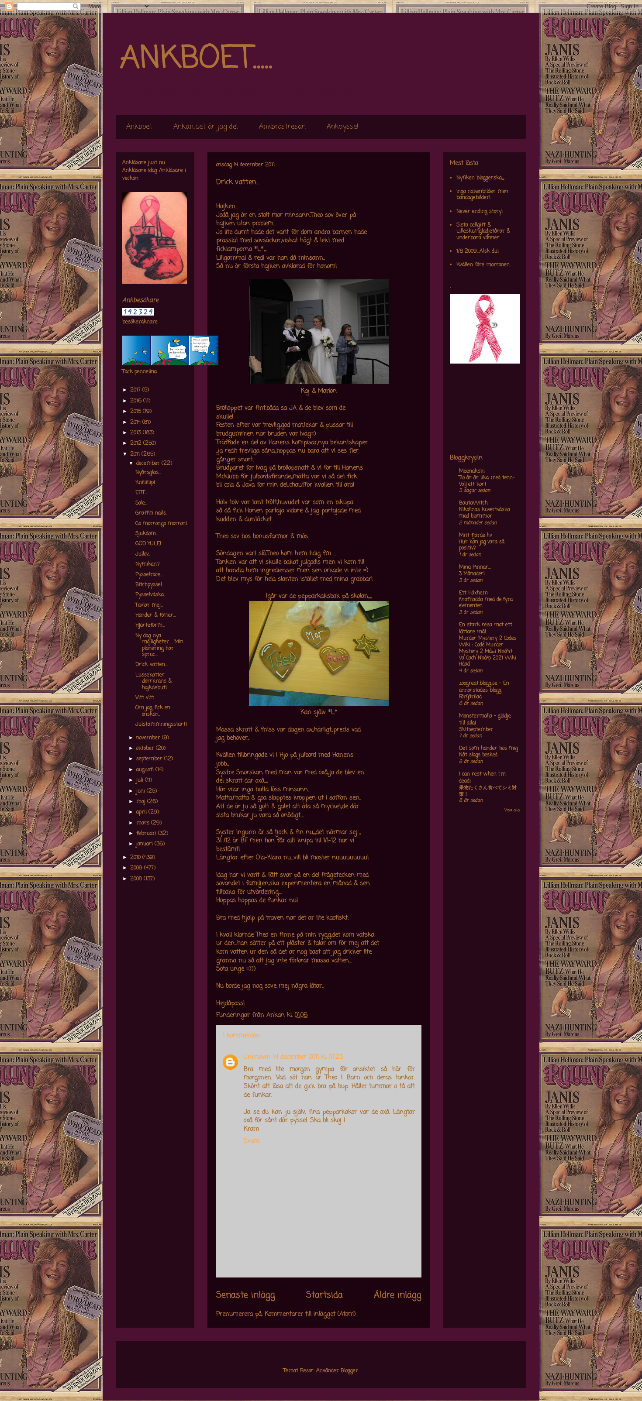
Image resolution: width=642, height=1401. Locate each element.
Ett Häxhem (473, 593)
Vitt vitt (144, 698)
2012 (136, 443)
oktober (146, 748)
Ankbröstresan (282, 127)
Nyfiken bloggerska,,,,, (480, 178)
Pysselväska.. (150, 595)
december (149, 463)
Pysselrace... (149, 575)
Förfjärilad (470, 697)
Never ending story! (479, 212)
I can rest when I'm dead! (482, 777)
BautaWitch (473, 503)
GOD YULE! (148, 544)
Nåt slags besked (478, 755)
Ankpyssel (343, 127)
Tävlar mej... (149, 605)
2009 (137, 868)
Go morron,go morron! (161, 524)
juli (140, 780)
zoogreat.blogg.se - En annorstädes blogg (484, 687)
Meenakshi (472, 471)
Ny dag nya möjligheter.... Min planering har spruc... (159, 645)
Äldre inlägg (397, 1295)
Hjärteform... (150, 625)
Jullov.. (142, 554)
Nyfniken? (147, 564)
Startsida (324, 1295)
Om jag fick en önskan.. (152, 711)
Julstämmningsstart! (161, 724)
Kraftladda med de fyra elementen (486, 603)
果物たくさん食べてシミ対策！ (488, 791)
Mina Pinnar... (475, 567)
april (142, 812)
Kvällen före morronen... (484, 265)
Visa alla (512, 810)
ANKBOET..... (196, 59)
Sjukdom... (147, 534)
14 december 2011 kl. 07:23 (308, 1057)
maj (141, 802)
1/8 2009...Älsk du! (477, 251)
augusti (145, 770)
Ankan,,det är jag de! (205, 127)
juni (141, 791)
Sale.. (141, 503)
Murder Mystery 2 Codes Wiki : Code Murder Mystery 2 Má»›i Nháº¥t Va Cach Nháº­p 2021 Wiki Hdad (487, 651)
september (150, 759)
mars (143, 823)
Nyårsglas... (148, 473)
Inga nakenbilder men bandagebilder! (482, 195)
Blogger (349, 1371)
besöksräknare (140, 322)
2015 (136, 411)
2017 (136, 390)
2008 (137, 879)
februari (147, 834)
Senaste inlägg (245, 1295)
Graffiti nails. (151, 513)
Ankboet (139, 127)
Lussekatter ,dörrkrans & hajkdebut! (153, 681)
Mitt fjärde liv (475, 535)
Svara (251, 1141)
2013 (136, 433)
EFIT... (141, 493)
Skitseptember (476, 730)
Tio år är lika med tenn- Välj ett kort (486, 481)
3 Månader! (472, 574)
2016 (136, 401)
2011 (136, 454)
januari (145, 844)
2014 (136, 422)
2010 (136, 858)
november (149, 738)
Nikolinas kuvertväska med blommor (484, 513)
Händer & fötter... (155, 615)
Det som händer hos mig (488, 748)
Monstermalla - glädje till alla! (485, 719)
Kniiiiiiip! (145, 483)
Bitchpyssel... (150, 585)
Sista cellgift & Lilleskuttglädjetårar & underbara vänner (483, 231)
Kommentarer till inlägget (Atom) (310, 1314)
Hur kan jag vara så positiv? (481, 545)
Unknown (257, 1057)
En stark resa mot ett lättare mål (485, 628)
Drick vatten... (151, 665)
